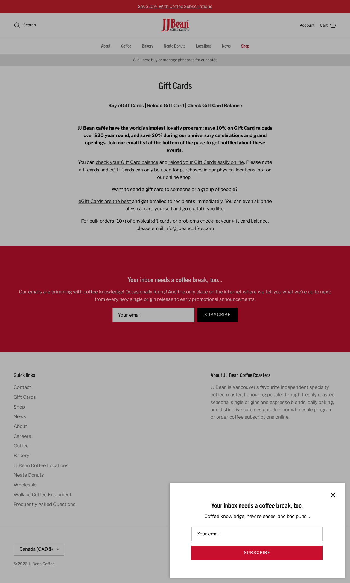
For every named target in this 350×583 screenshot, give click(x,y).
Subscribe (257, 552)
